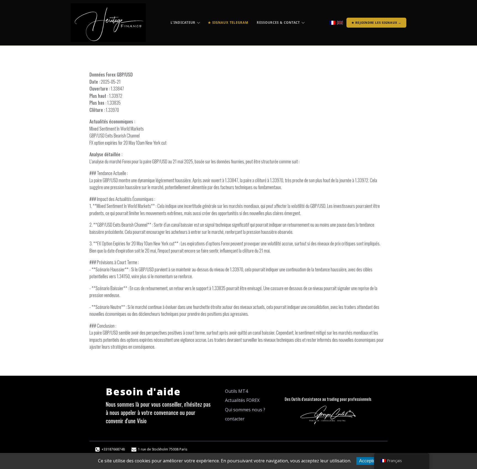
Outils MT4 (236, 391)
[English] (340, 23)
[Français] (332, 23)
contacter (235, 419)
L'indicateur (183, 22)
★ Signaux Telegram (228, 22)
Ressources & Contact (278, 22)
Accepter (368, 461)
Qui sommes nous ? (245, 410)
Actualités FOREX (242, 400)
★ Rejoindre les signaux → (376, 22)
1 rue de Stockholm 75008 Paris (162, 449)
